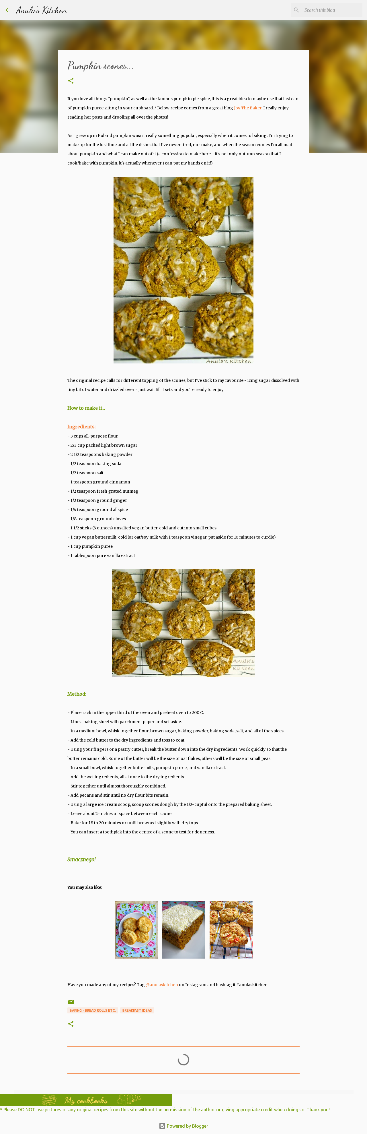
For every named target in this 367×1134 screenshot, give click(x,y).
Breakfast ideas (137, 1010)
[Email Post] (70, 1004)
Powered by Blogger (187, 1126)
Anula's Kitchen (41, 10)
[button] (70, 81)
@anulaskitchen (162, 984)
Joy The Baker (247, 108)
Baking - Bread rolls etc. (93, 1010)
